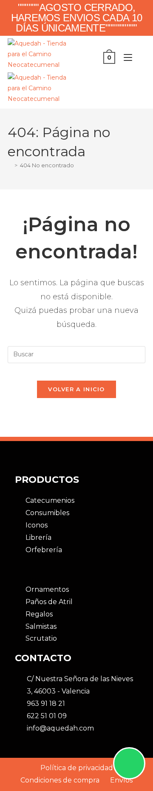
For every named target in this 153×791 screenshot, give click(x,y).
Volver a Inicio (76, 389)
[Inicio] (10, 165)
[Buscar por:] (139, 57)
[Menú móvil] (125, 57)
